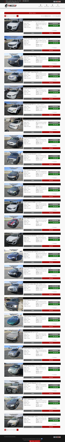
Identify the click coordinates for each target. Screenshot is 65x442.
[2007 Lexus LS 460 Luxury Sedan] (13, 190)
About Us (7, 436)
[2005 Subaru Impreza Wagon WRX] (13, 352)
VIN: (37, 23)
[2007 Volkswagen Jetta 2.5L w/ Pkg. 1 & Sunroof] (13, 420)
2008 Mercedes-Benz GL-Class (34, 284)
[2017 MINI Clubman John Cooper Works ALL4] (13, 222)
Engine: (37, 24)
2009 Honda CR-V (34, 104)
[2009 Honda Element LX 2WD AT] (13, 141)
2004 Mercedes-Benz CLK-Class (37, 268)
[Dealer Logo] (10, 6)
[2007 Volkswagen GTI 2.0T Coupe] (13, 403)
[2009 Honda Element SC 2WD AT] (13, 157)
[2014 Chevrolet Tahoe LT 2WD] (13, 60)
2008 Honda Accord (33, 88)
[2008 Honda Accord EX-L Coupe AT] (13, 92)
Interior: (25, 24)
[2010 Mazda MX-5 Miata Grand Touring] (13, 255)
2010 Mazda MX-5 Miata (34, 251)
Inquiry (32, 50)
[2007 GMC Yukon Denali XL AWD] (13, 76)
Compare (55, 30)
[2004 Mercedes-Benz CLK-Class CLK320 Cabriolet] (13, 271)
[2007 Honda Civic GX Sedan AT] (13, 124)
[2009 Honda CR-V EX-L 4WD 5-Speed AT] (13, 108)
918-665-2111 (26, 1)
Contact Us (10, 436)
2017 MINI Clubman (35, 218)
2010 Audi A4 (34, 21)
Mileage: (37, 27)
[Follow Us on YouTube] (58, 1)
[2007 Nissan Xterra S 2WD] (13, 304)
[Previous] (5, 16)
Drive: (25, 26)
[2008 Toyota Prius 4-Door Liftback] (13, 369)
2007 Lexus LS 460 (32, 186)
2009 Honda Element (32, 138)
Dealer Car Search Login (25, 438)
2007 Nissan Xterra (31, 300)
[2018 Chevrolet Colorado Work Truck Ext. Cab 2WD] (13, 42)
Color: (25, 23)
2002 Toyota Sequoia (32, 383)
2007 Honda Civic (32, 120)
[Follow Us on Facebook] (54, 1)
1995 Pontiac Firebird (33, 316)
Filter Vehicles (33, 13)
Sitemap (34, 438)
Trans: (25, 27)
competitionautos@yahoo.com (12, 2)
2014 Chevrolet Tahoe (32, 56)
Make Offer (51, 50)
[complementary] (62, 439)
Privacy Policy (13, 436)
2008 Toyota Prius (33, 365)
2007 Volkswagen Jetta (36, 416)
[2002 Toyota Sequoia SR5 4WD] (13, 387)
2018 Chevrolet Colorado (37, 38)
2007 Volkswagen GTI (33, 399)
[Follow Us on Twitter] (56, 1)
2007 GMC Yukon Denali (33, 72)
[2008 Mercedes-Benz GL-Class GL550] (13, 287)
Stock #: (37, 28)
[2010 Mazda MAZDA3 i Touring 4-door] (13, 239)
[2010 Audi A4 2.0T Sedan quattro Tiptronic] (13, 25)
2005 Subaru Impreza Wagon (33, 348)
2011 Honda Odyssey (32, 170)
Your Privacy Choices (38, 438)
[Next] (17, 16)
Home (5, 436)
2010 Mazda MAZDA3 (34, 235)
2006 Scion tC (31, 332)
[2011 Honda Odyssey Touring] (13, 174)
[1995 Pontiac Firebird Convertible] (13, 320)
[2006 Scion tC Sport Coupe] (13, 336)
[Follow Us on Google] (60, 1)
